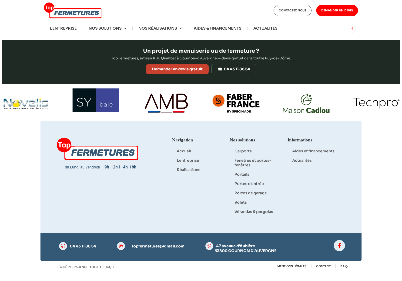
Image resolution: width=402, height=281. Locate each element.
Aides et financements (313, 151)
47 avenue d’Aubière (235, 246)
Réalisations (188, 169)
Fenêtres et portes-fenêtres (252, 163)
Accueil (184, 151)
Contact (323, 266)
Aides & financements (217, 28)
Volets (240, 202)
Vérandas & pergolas (253, 211)
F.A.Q (344, 266)
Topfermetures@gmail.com (157, 246)
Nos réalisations (157, 28)
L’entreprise (63, 28)
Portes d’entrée (249, 183)
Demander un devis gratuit (177, 69)
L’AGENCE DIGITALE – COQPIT (95, 267)
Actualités (265, 28)
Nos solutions (105, 28)
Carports (243, 151)
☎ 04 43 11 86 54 (234, 69)
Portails (241, 174)
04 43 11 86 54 (83, 246)
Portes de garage (250, 193)
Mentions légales (291, 266)
